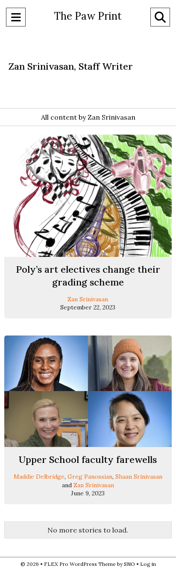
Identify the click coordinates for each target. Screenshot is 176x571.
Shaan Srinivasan (138, 476)
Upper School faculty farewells (88, 459)
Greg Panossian (89, 476)
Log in (148, 564)
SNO (129, 564)
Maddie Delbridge (39, 476)
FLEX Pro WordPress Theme (80, 564)
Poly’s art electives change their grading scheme (88, 275)
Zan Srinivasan (87, 299)
